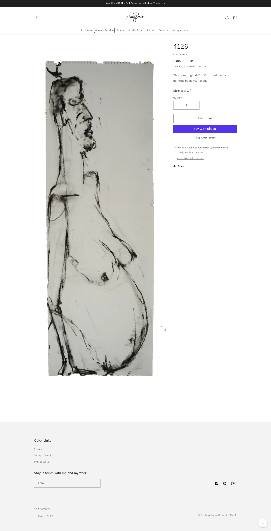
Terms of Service (43, 455)
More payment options (205, 137)
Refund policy (42, 462)
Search (38, 449)
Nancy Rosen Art (212, 515)
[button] (38, 17)
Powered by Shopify (228, 515)
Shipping (178, 66)
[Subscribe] (96, 483)
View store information (190, 158)
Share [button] (181, 166)
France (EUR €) (45, 516)
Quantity (178, 97)
